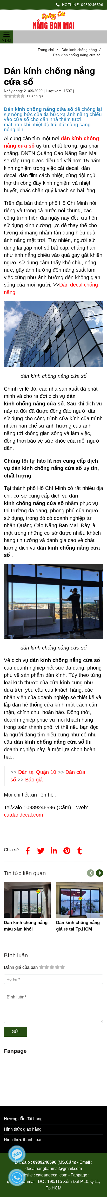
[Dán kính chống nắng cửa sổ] (53, 20)
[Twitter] (40, 849)
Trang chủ (48, 50)
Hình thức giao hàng (23, 1129)
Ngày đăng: (14, 91)
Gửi (15, 1031)
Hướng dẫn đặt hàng (23, 1119)
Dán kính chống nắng (81, 50)
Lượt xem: (55, 91)
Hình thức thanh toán (23, 1139)
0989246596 (92, 5)
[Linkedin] (53, 849)
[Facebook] (27, 849)
